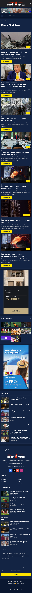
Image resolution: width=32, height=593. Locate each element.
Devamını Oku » (6, 62)
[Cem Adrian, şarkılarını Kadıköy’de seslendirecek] (6, 324)
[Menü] (2, 4)
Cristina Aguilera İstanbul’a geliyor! (20, 404)
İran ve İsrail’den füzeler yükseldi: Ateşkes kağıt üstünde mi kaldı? (13, 85)
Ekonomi (20, 484)
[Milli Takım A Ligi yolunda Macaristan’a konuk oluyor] (6, 330)
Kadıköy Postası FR (6, 50)
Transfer (26, 556)
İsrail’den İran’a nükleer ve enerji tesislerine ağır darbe (13, 187)
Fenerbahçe (20, 479)
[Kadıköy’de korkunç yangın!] (26, 324)
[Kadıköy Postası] (16, 3)
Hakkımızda (8, 586)
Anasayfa (4, 21)
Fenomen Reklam (11, 583)
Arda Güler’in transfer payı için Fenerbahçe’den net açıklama (18, 418)
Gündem (4, 482)
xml (17, 581)
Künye (13, 586)
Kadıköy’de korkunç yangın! (17, 504)
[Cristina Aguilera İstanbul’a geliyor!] (5, 406)
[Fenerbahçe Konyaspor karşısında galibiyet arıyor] (5, 400)
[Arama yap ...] (30, 4)
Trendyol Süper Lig (5, 558)
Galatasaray (22, 553)
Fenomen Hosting (20, 583)
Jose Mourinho (5, 556)
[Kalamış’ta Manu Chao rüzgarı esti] (16, 339)
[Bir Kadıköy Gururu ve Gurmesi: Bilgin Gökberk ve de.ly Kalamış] (26, 331)
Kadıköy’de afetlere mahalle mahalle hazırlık (13, 16)
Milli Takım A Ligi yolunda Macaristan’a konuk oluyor (17, 510)
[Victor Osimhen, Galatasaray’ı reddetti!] (16, 324)
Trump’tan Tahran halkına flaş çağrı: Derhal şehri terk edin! (15, 153)
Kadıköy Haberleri (5, 82)
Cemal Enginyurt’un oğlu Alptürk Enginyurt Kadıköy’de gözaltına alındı (20, 437)
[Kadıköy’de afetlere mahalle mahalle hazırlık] (5, 413)
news (21, 581)
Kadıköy (4, 479)
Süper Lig (21, 556)
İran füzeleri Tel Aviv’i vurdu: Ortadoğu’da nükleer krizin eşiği (13, 255)
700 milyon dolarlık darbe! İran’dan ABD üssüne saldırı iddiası (14, 53)
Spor (19, 482)
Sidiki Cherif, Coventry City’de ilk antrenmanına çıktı (19, 431)
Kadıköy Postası (11, 581)
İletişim (24, 586)
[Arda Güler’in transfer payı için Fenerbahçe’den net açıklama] (5, 419)
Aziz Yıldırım (9, 553)
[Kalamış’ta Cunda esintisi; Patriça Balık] (16, 331)
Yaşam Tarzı (5, 484)
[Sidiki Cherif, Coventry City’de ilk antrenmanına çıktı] (5, 432)
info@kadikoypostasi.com (19, 467)
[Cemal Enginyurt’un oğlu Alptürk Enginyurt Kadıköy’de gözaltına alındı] (5, 439)
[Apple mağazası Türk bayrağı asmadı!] (6, 338)
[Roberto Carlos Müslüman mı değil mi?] (5, 426)
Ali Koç (3, 553)
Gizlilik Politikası (18, 586)
